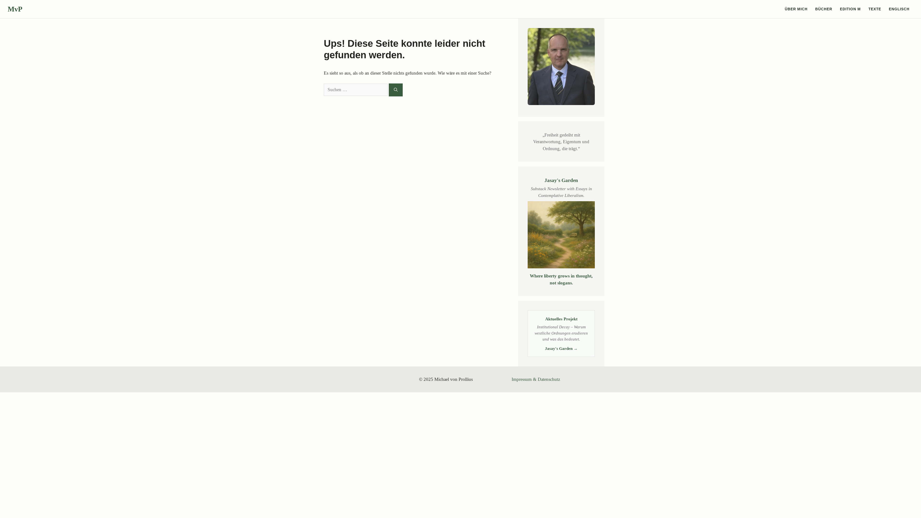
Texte (874, 9)
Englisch (899, 9)
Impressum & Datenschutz (536, 379)
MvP (15, 9)
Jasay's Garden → (561, 348)
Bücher (823, 9)
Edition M (850, 9)
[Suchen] (396, 89)
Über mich (796, 9)
